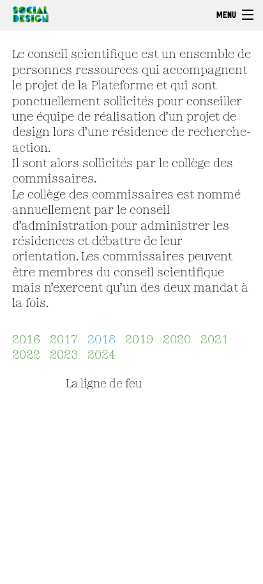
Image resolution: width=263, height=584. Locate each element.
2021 (214, 340)
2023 (64, 355)
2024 (101, 355)
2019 (139, 340)
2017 (64, 340)
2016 (26, 340)
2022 (26, 355)
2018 (101, 340)
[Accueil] (27, 13)
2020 (177, 340)
